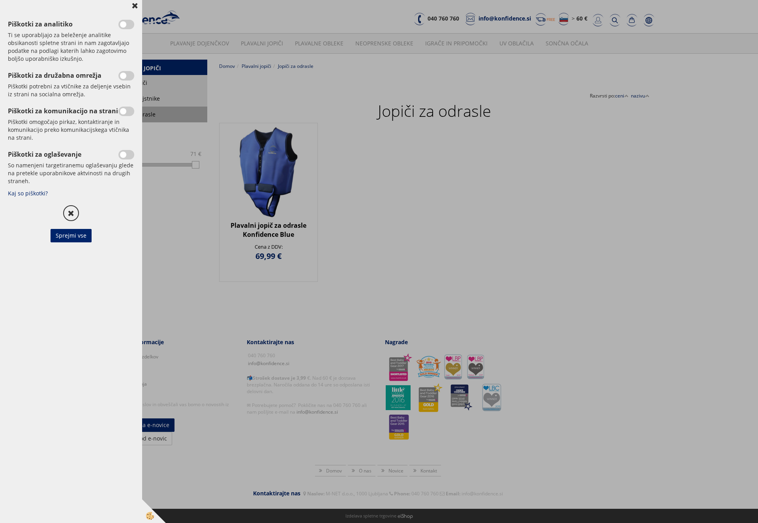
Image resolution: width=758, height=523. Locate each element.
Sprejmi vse (71, 235)
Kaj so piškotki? (28, 193)
